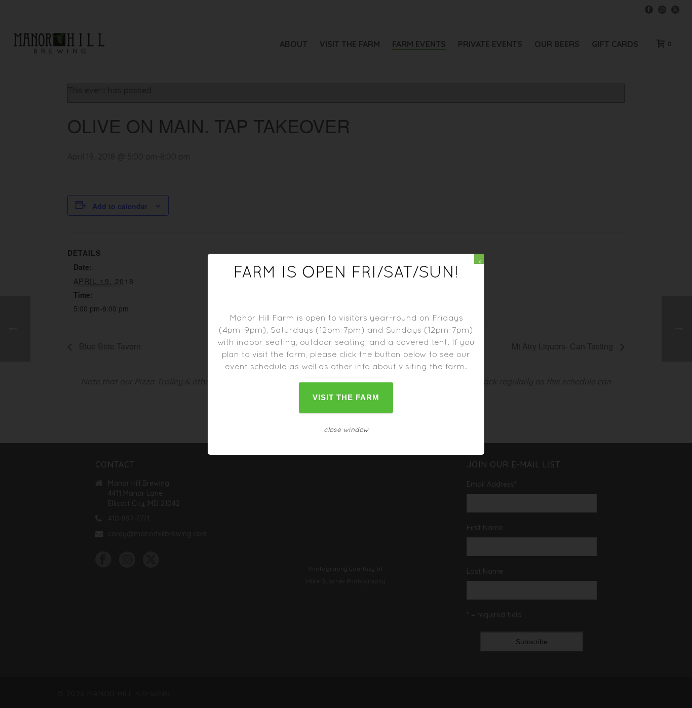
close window (346, 429)
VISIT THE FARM (346, 397)
